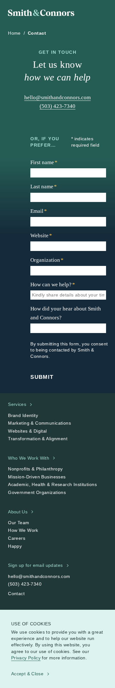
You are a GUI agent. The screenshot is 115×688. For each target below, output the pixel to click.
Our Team (18, 522)
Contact (16, 593)
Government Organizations (37, 492)
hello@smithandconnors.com (57, 97)
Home (14, 33)
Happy (15, 546)
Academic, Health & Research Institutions (52, 484)
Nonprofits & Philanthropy (35, 468)
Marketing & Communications (39, 423)
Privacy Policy (26, 657)
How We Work (23, 530)
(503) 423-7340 (57, 106)
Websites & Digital (27, 431)
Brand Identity (23, 415)
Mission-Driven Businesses (37, 476)
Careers (16, 538)
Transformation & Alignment (37, 438)
